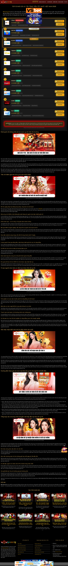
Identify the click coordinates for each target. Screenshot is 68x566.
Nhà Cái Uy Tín (35, 1)
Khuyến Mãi (49, 1)
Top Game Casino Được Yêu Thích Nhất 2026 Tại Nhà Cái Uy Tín (42, 524)
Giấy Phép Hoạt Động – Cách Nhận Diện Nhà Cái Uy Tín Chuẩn (25, 523)
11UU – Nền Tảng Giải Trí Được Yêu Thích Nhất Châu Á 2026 (42, 503)
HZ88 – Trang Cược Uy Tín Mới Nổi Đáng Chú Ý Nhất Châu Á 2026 (25, 504)
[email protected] (58, 551)
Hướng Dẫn (55, 1)
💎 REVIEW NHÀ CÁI (59, 21)
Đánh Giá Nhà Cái (42, 1)
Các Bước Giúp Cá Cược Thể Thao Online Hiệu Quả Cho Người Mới (8, 524)
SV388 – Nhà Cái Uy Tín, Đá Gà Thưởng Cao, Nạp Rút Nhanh (8, 503)
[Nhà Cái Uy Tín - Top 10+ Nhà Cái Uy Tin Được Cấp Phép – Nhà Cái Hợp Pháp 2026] (7, 2)
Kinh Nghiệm (60, 1)
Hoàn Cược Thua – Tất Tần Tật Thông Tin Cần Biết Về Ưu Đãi (59, 523)
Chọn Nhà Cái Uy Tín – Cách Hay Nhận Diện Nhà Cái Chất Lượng (59, 503)
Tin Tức (65, 1)
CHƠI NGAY (60, 24)
